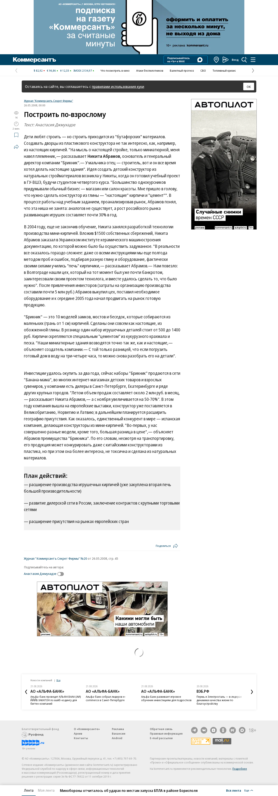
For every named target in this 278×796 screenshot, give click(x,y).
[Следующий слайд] (252, 691)
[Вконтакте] (204, 730)
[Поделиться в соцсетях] (16, 146)
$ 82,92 (38, 70)
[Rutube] (232, 730)
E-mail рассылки (161, 738)
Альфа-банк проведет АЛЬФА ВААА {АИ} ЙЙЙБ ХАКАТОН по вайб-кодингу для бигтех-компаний (55, 700)
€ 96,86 (51, 70)
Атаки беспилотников (149, 70)
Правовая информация (166, 733)
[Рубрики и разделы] (253, 59)
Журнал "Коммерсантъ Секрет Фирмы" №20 (55, 558)
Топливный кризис (224, 70)
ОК (249, 86)
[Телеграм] (194, 730)
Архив (78, 733)
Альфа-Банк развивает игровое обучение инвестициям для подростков (166, 698)
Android (117, 738)
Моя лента (46, 790)
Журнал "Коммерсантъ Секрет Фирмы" (48, 101)
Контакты (81, 738)
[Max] (242, 730)
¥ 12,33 (64, 70)
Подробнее (239, 769)
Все (58, 680)
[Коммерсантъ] (34, 60)
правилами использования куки (118, 86)
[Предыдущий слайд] (26, 691)
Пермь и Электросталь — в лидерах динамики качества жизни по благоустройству (219, 700)
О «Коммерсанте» (87, 729)
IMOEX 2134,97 (82, 70)
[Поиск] (244, 59)
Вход (235, 60)
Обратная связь (161, 729)
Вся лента (233, 790)
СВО (203, 70)
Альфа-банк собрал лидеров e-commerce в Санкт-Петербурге (106, 698)
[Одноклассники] (223, 730)
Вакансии (118, 733)
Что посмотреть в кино (115, 70)
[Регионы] (216, 59)
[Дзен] (213, 730)
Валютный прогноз (182, 70)
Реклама (118, 729)
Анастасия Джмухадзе (40, 573)
